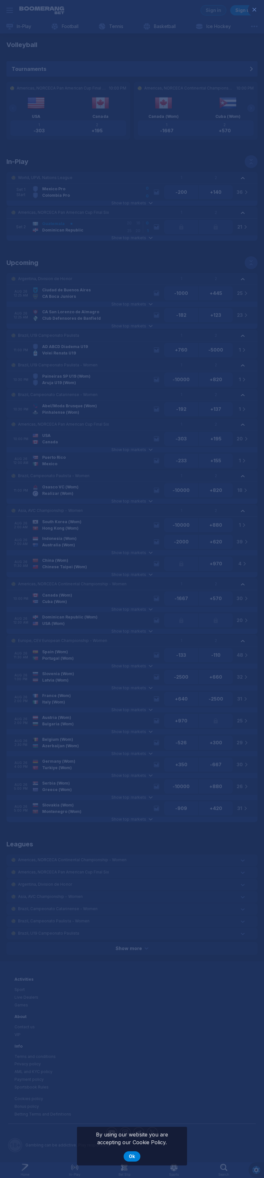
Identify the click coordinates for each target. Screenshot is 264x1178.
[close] (254, 9)
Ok (132, 1156)
